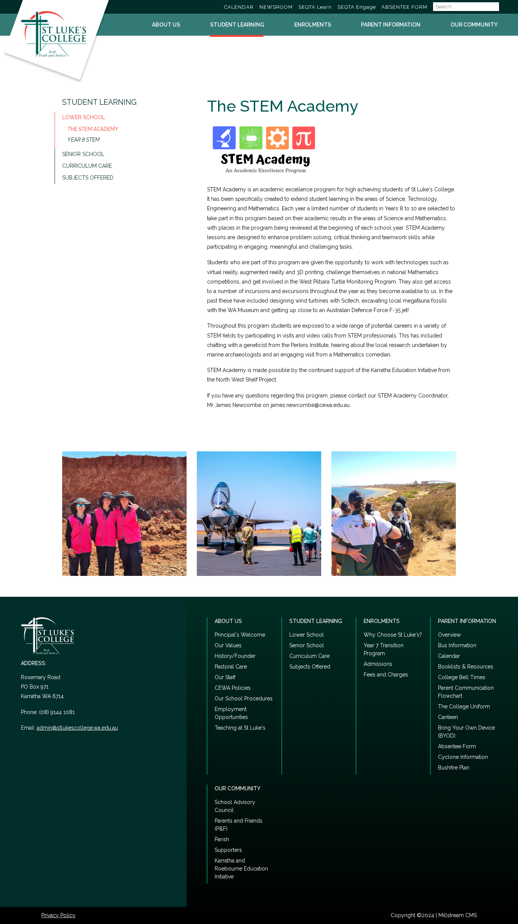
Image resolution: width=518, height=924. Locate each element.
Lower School (83, 117)
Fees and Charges (386, 675)
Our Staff (225, 677)
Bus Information (457, 645)
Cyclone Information (463, 757)
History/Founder (235, 656)
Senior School (83, 154)
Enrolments (312, 25)
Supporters (228, 850)
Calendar (449, 656)
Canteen (448, 717)
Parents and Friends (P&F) (238, 825)
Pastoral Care (231, 667)
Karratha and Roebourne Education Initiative (241, 869)
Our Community (474, 25)
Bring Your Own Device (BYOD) (466, 732)
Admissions (378, 664)
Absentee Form (457, 746)
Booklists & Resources (465, 667)
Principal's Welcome (240, 635)
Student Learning (237, 25)
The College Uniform (464, 706)
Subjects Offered (87, 178)
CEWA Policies (233, 688)
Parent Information (391, 25)
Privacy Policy (58, 915)
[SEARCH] (505, 6)
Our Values (228, 645)
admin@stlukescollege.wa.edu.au (77, 728)
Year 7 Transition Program (383, 649)
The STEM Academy (92, 129)
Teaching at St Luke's (240, 728)
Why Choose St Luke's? (393, 635)
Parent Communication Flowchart (466, 692)
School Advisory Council (235, 806)
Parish (222, 839)
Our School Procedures (244, 698)
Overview (449, 635)
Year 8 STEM (83, 140)
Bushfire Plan (453, 768)
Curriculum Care (87, 166)
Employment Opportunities (231, 713)
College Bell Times (461, 677)
